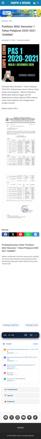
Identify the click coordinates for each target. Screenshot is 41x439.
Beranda (21, 428)
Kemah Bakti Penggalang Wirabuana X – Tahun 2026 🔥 (22, 350)
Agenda (10, 395)
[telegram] (35, 234)
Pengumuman (12, 389)
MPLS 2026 (10, 373)
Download (10, 401)
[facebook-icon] (5, 417)
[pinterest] (20, 234)
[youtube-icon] (23, 417)
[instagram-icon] (17, 417)
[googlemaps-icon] (29, 417)
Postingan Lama (32, 325)
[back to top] (36, 434)
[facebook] (5, 234)
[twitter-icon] (11, 417)
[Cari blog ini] (38, 3)
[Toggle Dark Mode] (34, 3)
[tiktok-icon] (35, 417)
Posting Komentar (23, 40)
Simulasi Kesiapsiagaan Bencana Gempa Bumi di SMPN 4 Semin (21, 366)
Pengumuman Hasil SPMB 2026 (16, 379)
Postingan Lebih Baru (10, 325)
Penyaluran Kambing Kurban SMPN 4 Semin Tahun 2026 (22, 358)
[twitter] (13, 234)
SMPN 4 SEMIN (20, 3)
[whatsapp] (28, 234)
